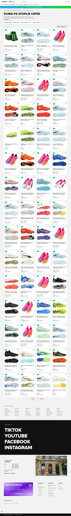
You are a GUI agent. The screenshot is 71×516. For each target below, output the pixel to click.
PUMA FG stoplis (29, 10)
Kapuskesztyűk (38, 413)
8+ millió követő (51, 495)
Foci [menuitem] (2, 4)
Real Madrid (6, 413)
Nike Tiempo (27, 411)
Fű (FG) (23, 10)
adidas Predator (38, 408)
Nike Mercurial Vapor (60, 411)
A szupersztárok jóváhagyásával (51, 493)
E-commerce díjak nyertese (51, 490)
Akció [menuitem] (31, 4)
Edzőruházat (16, 413)
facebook (17, 441)
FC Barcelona (38, 411)
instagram (18, 447)
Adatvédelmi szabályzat (18, 514)
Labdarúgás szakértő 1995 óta (51, 486)
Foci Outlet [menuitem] (35, 4)
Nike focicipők (27, 408)
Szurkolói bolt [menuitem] (6, 4)
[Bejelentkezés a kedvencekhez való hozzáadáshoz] (18, 30)
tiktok (13, 430)
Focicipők (9, 10)
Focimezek (58, 408)
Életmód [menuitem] (21, 4)
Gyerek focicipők (48, 411)
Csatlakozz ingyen (18, 493)
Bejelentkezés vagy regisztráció (41, 488)
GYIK (59, 485)
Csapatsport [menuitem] (26, 4)
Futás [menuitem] (17, 4)
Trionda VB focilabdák (49, 413)
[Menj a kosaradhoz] (68, 1)
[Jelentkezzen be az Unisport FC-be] (66, 1)
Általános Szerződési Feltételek (8, 514)
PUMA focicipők (17, 411)
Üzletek (39, 485)
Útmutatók (40, 493)
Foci (5, 10)
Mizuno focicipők (27, 413)
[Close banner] (69, 7)
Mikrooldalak (40, 495)
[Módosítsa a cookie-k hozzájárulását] (2, 512)
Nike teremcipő (59, 413)
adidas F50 (47, 408)
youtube (16, 436)
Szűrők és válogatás (61, 26)
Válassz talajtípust (16, 10)
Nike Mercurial (17, 408)
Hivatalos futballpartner (52, 488)
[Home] (8, 1)
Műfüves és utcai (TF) (7, 411)
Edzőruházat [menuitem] (12, 4)
